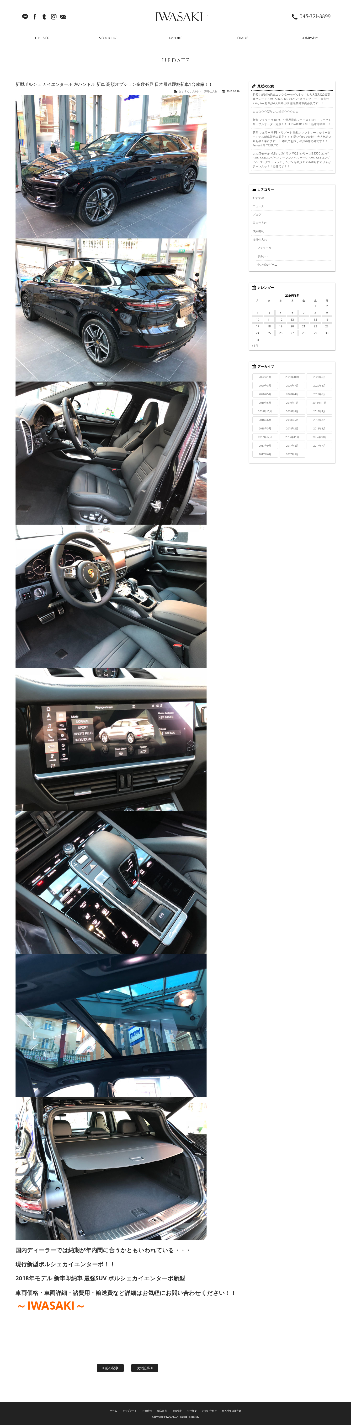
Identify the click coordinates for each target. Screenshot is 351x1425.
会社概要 (192, 1410)
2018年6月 (265, 420)
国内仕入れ (260, 223)
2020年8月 (265, 385)
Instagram (53, 16)
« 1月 (254, 346)
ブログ (257, 214)
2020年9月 (319, 377)
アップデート (129, 1410)
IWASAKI (179, 17)
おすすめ (184, 91)
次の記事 (144, 1368)
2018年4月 (319, 420)
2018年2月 (292, 428)
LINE (25, 16)
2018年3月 (265, 428)
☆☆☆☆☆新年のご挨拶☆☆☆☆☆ (275, 111)
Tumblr (44, 16)
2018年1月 (319, 428)
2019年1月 (292, 402)
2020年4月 (292, 394)
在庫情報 (147, 1410)
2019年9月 (319, 394)
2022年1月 (265, 377)
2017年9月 (265, 445)
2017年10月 (319, 437)
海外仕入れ (210, 91)
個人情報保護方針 (231, 1410)
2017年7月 (319, 445)
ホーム (113, 1410)
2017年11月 (292, 437)
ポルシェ (196, 91)
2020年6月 (319, 385)
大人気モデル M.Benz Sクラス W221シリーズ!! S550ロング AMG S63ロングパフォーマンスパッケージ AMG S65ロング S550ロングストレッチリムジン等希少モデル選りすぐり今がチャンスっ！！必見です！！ (292, 159)
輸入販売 (162, 1410)
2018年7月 (319, 411)
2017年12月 (265, 437)
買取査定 (177, 1410)
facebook (34, 16)
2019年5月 (265, 402)
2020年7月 (292, 385)
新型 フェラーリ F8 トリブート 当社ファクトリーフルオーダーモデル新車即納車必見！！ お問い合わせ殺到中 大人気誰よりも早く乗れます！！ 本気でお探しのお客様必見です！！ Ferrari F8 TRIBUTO (292, 138)
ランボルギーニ (267, 265)
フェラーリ (264, 248)
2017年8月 (292, 445)
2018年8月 (292, 411)
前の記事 (111, 1368)
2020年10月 (292, 377)
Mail (63, 16)
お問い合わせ (209, 1410)
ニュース (258, 206)
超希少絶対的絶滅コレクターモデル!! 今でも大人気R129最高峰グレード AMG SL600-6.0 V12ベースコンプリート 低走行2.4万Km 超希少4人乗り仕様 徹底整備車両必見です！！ (291, 99)
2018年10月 (265, 411)
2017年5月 (292, 454)
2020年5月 (265, 394)
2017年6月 (265, 454)
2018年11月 (319, 402)
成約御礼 (258, 231)
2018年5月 (292, 420)
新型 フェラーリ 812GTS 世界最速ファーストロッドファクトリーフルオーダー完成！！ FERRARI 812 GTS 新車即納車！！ (292, 122)
